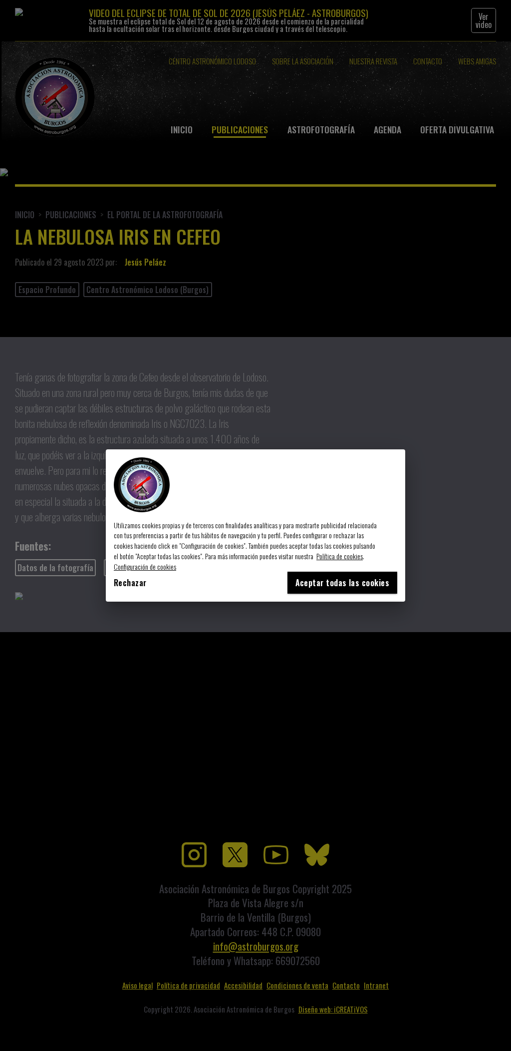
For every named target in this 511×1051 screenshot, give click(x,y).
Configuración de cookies (145, 566)
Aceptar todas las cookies (342, 583)
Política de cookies (339, 556)
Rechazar (130, 583)
